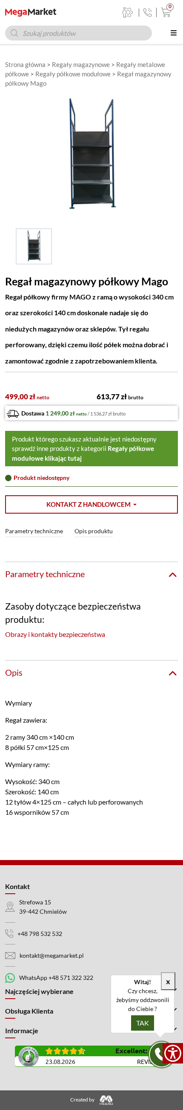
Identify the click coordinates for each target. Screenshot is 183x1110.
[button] (91, 504)
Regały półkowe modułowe (73, 74)
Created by (82, 1099)
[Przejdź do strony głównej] (30, 12)
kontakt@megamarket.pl (52, 955)
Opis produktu (93, 531)
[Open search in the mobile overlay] (78, 33)
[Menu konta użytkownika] (128, 12)
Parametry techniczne (34, 531)
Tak (142, 1023)
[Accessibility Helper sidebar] (173, 1053)
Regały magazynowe (81, 64)
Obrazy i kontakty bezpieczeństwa (55, 634)
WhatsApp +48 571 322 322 (56, 977)
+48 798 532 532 (39, 933)
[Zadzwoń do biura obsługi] (147, 13)
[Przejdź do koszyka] (164, 12)
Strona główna (25, 64)
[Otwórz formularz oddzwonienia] (161, 1054)
